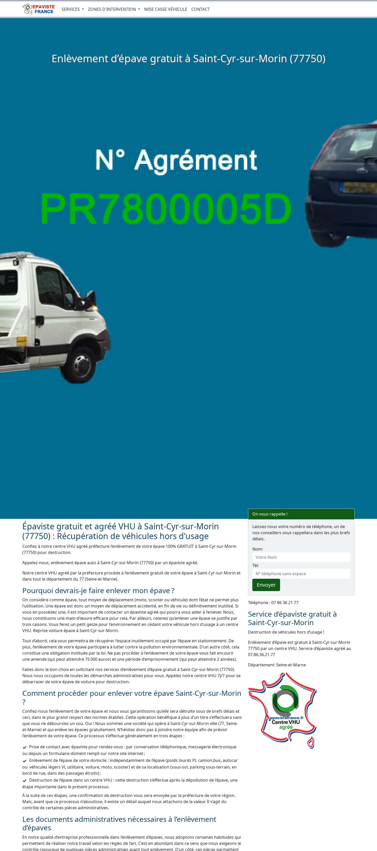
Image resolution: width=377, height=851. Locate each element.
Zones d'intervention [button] (112, 9)
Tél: (255, 565)
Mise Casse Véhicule (165, 9)
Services (71, 9)
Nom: (257, 549)
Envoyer (266, 584)
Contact (200, 9)
